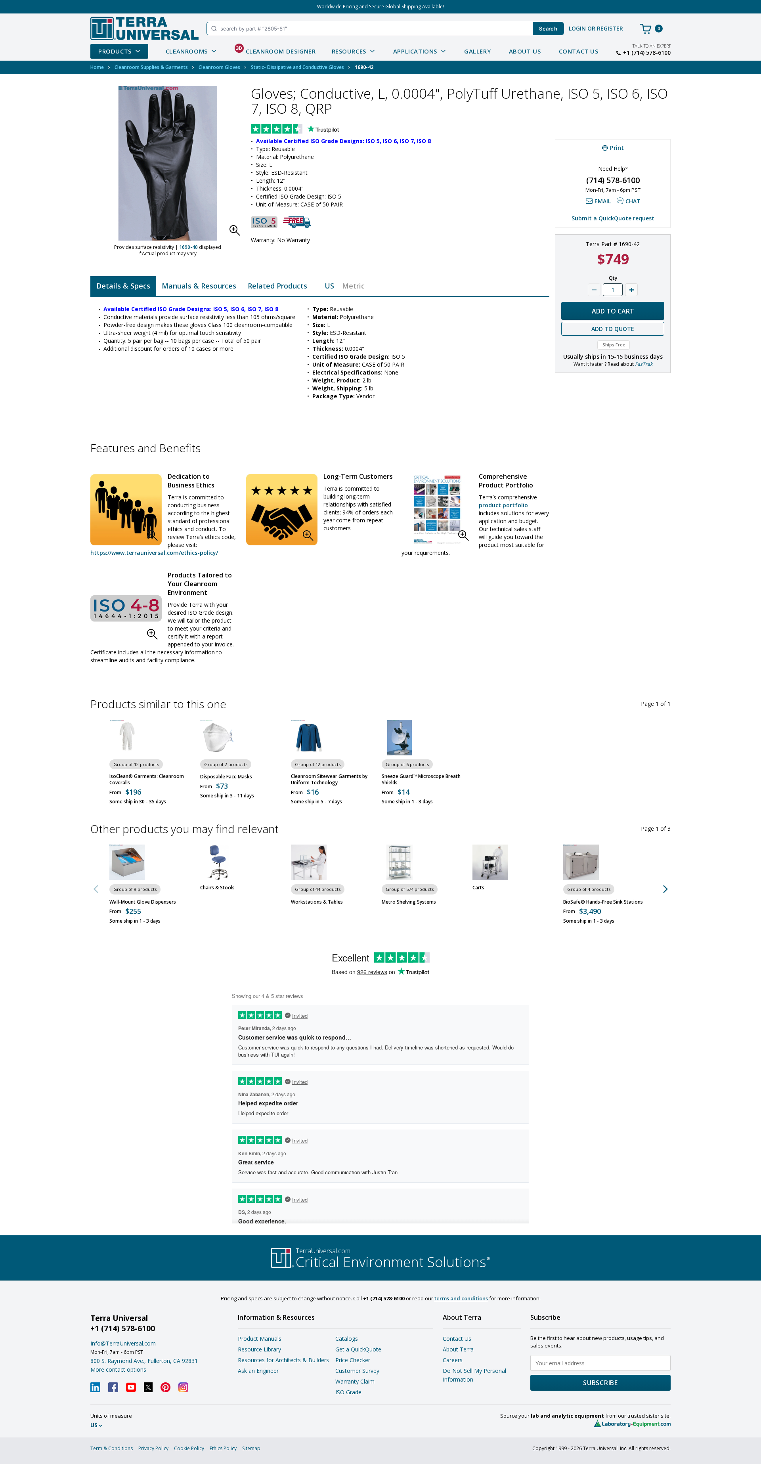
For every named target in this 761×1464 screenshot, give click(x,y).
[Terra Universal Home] (144, 28)
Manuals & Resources (199, 286)
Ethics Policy (223, 1448)
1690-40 (188, 247)
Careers (453, 1360)
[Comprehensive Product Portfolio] (437, 509)
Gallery (477, 51)
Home (97, 67)
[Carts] (490, 862)
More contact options (118, 1369)
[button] (237, 233)
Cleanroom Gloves (219, 67)
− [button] (594, 289)
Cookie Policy (189, 1448)
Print (617, 147)
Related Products (277, 286)
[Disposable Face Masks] (218, 737)
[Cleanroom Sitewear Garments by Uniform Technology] (309, 737)
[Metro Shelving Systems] (399, 862)
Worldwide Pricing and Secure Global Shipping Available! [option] (380, 6)
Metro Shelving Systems (409, 902)
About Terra (458, 1349)
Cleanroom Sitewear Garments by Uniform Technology (329, 779)
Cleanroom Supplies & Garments (151, 67)
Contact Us (578, 51)
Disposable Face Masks (226, 777)
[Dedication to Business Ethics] (126, 509)
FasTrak (643, 364)
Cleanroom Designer (276, 50)
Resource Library (259, 1349)
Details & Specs (123, 286)
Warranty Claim (355, 1381)
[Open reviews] (310, 129)
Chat (633, 201)
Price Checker (352, 1360)
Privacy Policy (153, 1448)
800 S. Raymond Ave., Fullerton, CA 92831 (144, 1361)
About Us (525, 51)
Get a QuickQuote (358, 1349)
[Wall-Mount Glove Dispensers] (127, 862)
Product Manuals (259, 1338)
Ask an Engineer (258, 1370)
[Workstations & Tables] (309, 862)
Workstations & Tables (317, 902)
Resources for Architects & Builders (283, 1360)
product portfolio (503, 505)
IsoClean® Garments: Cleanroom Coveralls (146, 779)
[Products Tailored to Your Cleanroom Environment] (126, 608)
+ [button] (631, 289)
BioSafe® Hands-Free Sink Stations (603, 902)
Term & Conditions (111, 1448)
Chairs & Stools (217, 888)
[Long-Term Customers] (281, 509)
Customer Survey (357, 1370)
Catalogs (346, 1338)
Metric (353, 286)
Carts (478, 888)
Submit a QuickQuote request (613, 218)
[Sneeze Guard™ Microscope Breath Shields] (399, 737)
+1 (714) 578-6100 (647, 52)
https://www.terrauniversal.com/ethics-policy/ (154, 552)
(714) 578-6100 (613, 180)
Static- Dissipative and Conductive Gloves (297, 67)
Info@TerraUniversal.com (123, 1343)
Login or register (596, 28)
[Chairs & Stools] (218, 862)
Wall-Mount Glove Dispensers (142, 902)
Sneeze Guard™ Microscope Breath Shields (421, 779)
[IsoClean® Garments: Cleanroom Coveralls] (127, 737)
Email (603, 201)
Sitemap (251, 1448)
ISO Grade (348, 1392)
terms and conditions (461, 1298)
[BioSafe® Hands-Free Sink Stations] (581, 862)
